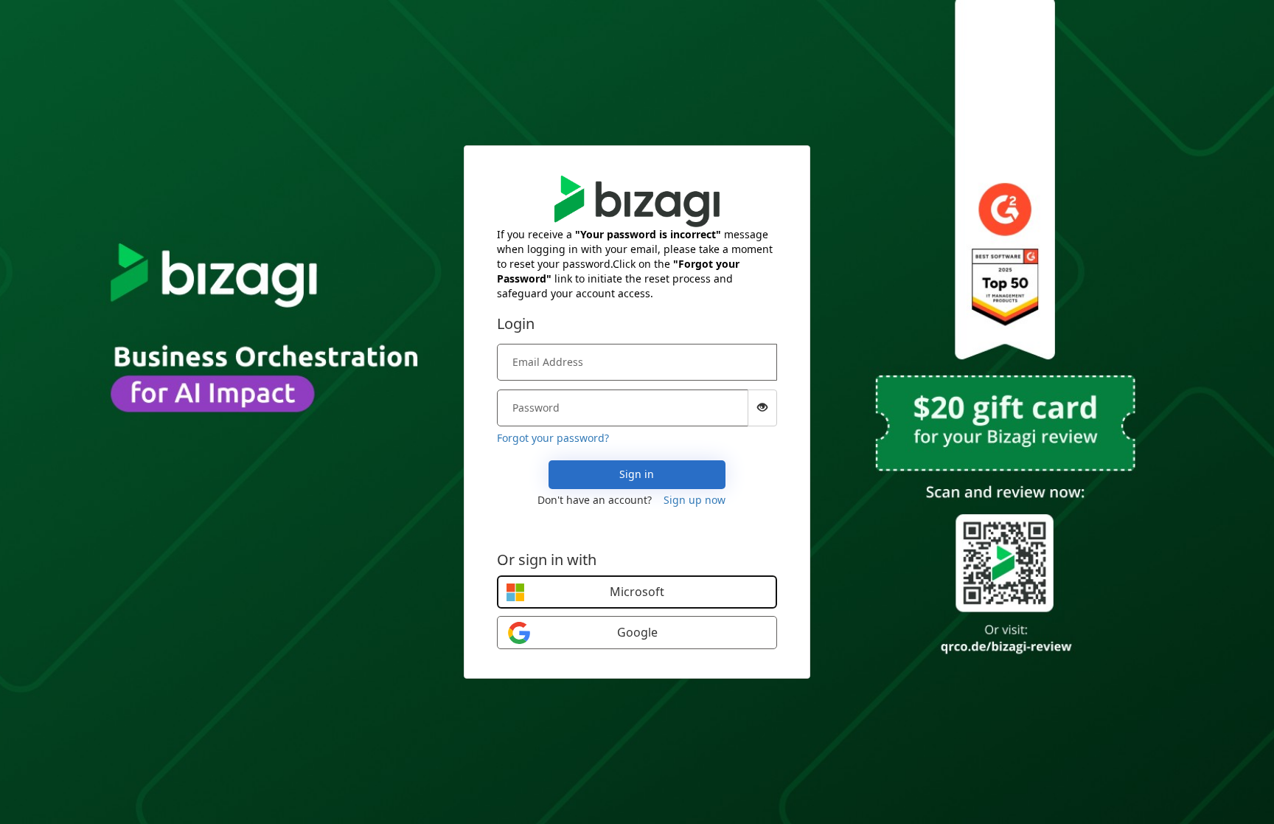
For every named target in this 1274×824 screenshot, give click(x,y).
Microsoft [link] (637, 592)
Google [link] (637, 632)
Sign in (636, 474)
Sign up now (694, 500)
